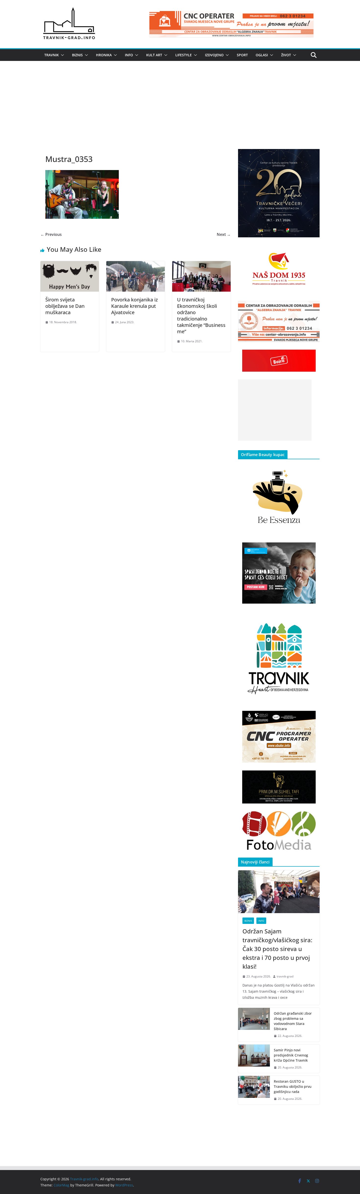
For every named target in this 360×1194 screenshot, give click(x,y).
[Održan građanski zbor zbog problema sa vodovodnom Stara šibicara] (254, 1025)
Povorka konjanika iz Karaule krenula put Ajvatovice (134, 306)
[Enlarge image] (313, 155)
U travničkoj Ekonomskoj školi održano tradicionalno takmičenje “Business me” (201, 315)
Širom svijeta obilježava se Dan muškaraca (64, 306)
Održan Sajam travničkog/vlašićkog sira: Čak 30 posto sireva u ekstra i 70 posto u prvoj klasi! (277, 948)
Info (129, 55)
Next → (224, 234)
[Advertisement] (180, 112)
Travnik (51, 55)
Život (286, 55)
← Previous (51, 234)
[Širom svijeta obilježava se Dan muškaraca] (69, 264)
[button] (61, 55)
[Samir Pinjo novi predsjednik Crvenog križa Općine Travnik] (254, 1059)
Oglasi (262, 55)
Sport (242, 55)
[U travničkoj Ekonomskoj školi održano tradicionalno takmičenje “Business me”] (201, 264)
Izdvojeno (214, 55)
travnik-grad (285, 976)
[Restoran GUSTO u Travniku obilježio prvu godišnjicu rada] (254, 1090)
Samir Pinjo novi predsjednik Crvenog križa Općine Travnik (291, 1055)
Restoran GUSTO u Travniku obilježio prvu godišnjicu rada (293, 1086)
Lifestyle (183, 55)
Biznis (77, 55)
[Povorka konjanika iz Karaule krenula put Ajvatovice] (135, 264)
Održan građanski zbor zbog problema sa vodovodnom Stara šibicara (293, 1021)
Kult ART (154, 55)
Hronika (104, 55)
